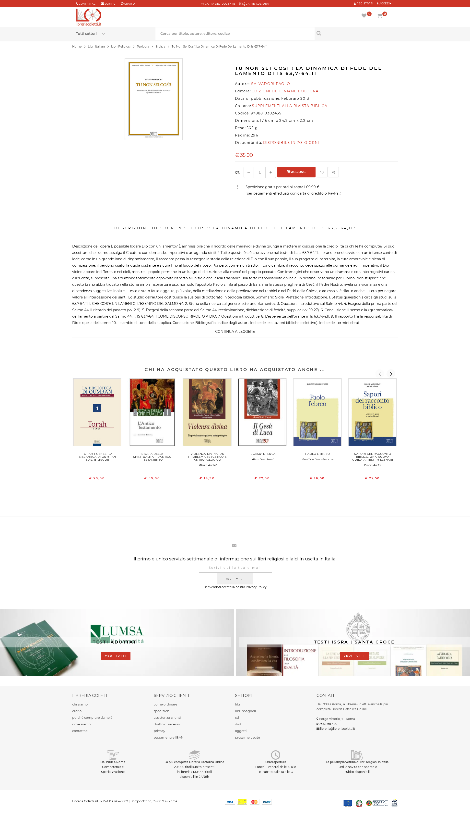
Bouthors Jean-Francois (317, 459)
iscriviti (235, 578)
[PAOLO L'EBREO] (318, 413)
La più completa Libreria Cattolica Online (194, 762)
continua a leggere (235, 331)
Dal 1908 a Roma (112, 762)
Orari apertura (275, 762)
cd (237, 717)
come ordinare (165, 704)
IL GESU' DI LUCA (262, 454)
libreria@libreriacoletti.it (337, 728)
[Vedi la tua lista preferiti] (365, 16)
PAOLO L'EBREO (317, 454)
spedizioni (162, 711)
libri (238, 704)
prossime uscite (247, 737)
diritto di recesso (167, 724)
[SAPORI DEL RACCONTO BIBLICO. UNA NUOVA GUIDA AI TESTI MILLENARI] (373, 413)
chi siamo (80, 704)
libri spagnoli (245, 711)
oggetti (241, 731)
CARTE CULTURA (257, 3)
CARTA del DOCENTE (219, 3)
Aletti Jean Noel (262, 459)
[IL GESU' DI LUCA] (262, 413)
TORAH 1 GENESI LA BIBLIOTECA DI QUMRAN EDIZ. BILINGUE (97, 456)
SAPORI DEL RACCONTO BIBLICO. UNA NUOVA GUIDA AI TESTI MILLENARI (372, 456)
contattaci (80, 731)
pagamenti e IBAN (169, 737)
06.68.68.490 (327, 724)
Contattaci (87, 3)
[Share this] (333, 172)
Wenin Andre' (207, 465)
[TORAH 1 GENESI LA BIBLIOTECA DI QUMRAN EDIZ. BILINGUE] (97, 413)
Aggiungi (298, 172)
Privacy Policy (256, 587)
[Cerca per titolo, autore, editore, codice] (354, 33)
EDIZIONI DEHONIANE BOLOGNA (285, 91)
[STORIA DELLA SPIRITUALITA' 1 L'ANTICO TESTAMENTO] (152, 413)
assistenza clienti (167, 717)
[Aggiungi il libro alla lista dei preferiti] (322, 172)
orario (129, 3)
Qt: (237, 172)
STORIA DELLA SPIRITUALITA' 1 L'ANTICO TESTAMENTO (152, 456)
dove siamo (81, 724)
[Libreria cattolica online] (88, 18)
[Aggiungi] (271, 172)
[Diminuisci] (249, 172)
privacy (159, 731)
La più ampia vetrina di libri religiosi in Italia (357, 762)
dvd (238, 724)
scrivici (111, 3)
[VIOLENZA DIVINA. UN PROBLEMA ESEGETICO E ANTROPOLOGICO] (207, 413)
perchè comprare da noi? (92, 717)
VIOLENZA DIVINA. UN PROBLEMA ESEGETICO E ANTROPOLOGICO (207, 456)
